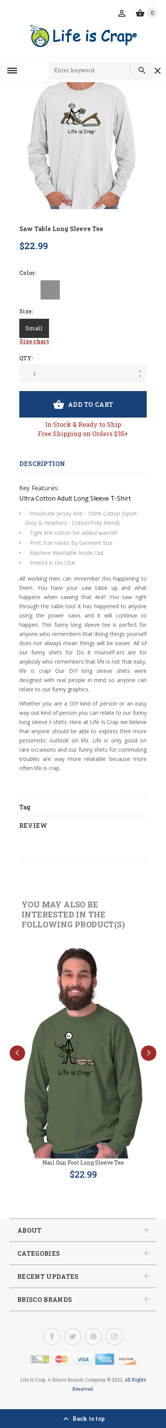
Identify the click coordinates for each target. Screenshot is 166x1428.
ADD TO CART (90, 404)
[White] (29, 290)
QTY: (26, 358)
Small (34, 328)
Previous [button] (17, 1053)
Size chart (34, 341)
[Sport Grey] (50, 290)
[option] (83, 145)
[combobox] (93, 70)
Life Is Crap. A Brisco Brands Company (63, 1379)
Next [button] (148, 1053)
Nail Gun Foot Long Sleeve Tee (83, 1162)
